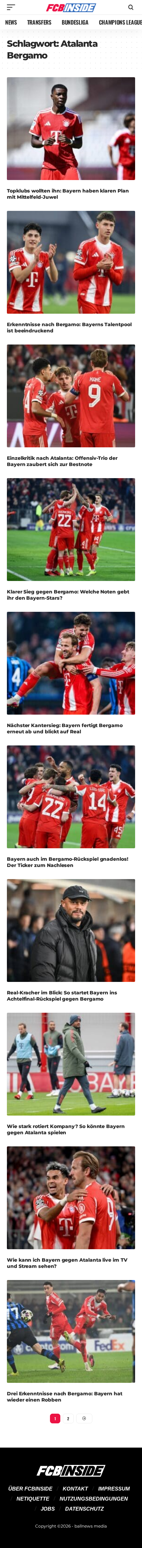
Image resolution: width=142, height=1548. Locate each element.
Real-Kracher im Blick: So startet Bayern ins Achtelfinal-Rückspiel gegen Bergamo (62, 996)
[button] (13, 7)
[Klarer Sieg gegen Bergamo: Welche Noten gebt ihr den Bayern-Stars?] (71, 529)
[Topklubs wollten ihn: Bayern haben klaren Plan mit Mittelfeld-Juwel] (71, 128)
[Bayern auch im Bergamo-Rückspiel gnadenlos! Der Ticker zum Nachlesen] (71, 797)
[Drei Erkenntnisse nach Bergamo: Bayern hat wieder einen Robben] (71, 1331)
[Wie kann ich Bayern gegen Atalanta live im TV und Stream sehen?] (71, 1198)
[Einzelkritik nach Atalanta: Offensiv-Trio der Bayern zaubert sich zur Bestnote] (71, 396)
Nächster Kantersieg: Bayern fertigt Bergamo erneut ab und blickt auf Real (65, 728)
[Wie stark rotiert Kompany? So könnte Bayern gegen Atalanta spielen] (71, 1064)
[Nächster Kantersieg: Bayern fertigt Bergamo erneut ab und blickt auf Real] (71, 663)
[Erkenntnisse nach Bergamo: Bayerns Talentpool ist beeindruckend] (71, 262)
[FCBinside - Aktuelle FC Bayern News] (71, 7)
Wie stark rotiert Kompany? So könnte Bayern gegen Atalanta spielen (66, 1129)
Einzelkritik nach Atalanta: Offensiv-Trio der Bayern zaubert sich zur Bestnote (62, 461)
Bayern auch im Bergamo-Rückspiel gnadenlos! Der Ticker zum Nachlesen (67, 862)
